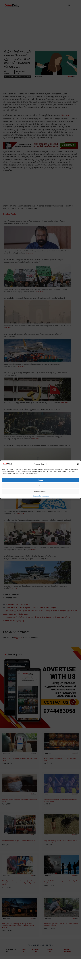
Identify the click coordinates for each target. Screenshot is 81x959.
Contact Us (46, 496)
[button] (78, 464)
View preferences (40, 492)
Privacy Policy (37, 496)
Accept (40, 480)
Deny (40, 486)
